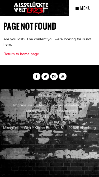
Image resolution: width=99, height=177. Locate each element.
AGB (42, 105)
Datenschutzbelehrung (50, 116)
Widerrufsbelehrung (69, 105)
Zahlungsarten (35, 111)
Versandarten (65, 111)
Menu (85, 8)
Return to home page (21, 54)
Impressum (22, 105)
